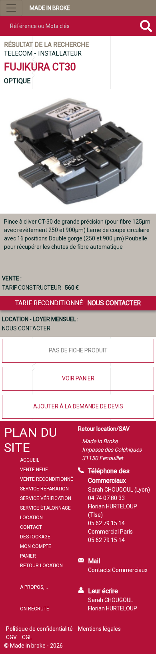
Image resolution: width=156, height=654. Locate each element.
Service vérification (45, 498)
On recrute (34, 609)
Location (31, 517)
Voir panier (78, 378)
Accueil (29, 460)
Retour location (41, 565)
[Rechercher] (146, 26)
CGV (11, 637)
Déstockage (35, 537)
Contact (31, 527)
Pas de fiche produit (78, 350)
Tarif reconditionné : (78, 303)
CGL (27, 637)
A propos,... (34, 587)
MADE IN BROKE (50, 8)
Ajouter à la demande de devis (78, 406)
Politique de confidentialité (39, 629)
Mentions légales (99, 629)
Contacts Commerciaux (118, 570)
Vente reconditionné (46, 479)
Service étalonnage (45, 508)
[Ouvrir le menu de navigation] (11, 8)
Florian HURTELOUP (112, 608)
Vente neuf (34, 469)
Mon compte (35, 546)
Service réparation (44, 489)
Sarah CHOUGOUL (110, 600)
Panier (28, 556)
